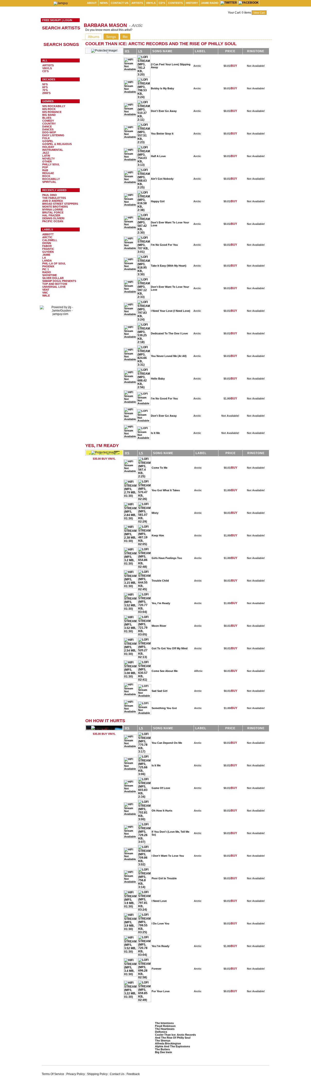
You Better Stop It (162, 133)
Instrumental (52, 149)
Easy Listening (53, 135)
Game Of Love (161, 788)
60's (45, 87)
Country (49, 123)
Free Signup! (51, 20)
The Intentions (164, 1023)
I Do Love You (160, 923)
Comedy (48, 120)
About (92, 2)
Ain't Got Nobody (162, 178)
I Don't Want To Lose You (168, 855)
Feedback (133, 1074)
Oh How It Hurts (162, 810)
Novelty (48, 158)
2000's (46, 93)
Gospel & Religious (57, 144)
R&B (45, 170)
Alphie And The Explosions (172, 1046)
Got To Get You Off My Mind (170, 648)
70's (45, 90)
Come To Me (159, 467)
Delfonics (161, 1031)
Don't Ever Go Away (164, 111)
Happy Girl (157, 201)
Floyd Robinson (165, 1026)
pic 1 (45, 269)
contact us (119, 2)
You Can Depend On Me (167, 742)
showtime (49, 275)
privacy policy (75, 1074)
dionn (46, 243)
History (192, 2)
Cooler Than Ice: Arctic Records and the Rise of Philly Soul (175, 1036)
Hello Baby (158, 378)
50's (45, 84)
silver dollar (53, 278)
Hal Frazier (51, 215)
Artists (137, 2)
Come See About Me (165, 670)
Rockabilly (51, 179)
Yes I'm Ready (160, 946)
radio (46, 272)
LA (44, 257)
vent (45, 289)
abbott (48, 234)
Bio (125, 37)
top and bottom (54, 283)
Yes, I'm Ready (161, 603)
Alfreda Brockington (168, 1043)
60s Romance (51, 111)
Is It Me (155, 433)
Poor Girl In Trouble (164, 878)
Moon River (159, 625)
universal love (54, 286)
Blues (46, 117)
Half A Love (158, 156)
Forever (156, 968)
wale (46, 295)
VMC (45, 292)
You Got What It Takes (166, 490)
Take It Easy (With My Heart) (168, 265)
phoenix (48, 266)
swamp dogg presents (59, 280)
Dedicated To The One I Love (169, 333)
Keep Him (158, 535)
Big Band (49, 114)
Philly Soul (51, 164)
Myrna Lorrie (52, 209)
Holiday (48, 146)
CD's (162, 2)
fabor (47, 246)
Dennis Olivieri (53, 218)
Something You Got (164, 708)
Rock (46, 176)
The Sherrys (162, 1040)
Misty (155, 512)
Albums (93, 37)
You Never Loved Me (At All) (169, 356)
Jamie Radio (209, 2)
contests (175, 2)
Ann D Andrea (52, 200)
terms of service (53, 1074)
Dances (47, 129)
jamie (46, 254)
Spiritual (49, 181)
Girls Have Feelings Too (167, 558)
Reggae (48, 173)
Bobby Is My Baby (162, 88)
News (104, 2)
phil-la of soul (54, 263)
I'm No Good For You (164, 244)
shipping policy (97, 1074)
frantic (48, 248)
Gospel (47, 141)
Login (67, 20)
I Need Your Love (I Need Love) (170, 310)
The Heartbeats (164, 1028)
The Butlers (162, 1049)
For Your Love (161, 991)
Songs (111, 37)
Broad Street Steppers (60, 203)
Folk (46, 138)
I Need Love (159, 900)
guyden (48, 251)
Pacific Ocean (52, 221)
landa (47, 260)
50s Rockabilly (53, 106)
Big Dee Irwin (163, 1052)
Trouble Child (160, 580)
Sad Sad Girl (159, 690)
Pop (45, 167)
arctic (47, 237)
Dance (47, 126)
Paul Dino (49, 195)
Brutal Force (52, 212)
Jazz (45, 152)
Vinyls (151, 2)
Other (47, 161)
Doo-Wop (49, 132)
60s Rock (49, 109)
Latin (46, 155)
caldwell (49, 240)
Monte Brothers (55, 206)
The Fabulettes (54, 197)
